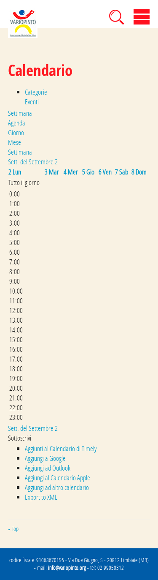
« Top (13, 529)
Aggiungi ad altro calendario (57, 487)
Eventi (32, 101)
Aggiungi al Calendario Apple (57, 477)
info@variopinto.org (67, 568)
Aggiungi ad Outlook (47, 468)
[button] (19, 438)
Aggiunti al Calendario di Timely (60, 448)
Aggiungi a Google (45, 458)
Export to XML (41, 497)
